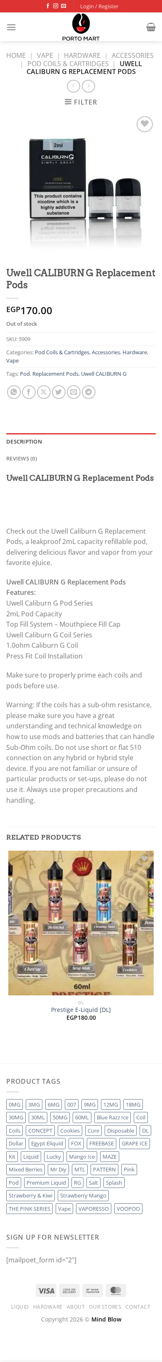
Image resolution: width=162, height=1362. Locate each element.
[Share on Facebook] (29, 392)
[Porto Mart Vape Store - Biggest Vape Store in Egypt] (81, 26)
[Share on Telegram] (89, 392)
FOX (76, 1143)
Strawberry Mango (83, 1195)
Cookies (70, 1130)
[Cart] (151, 27)
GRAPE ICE (134, 1143)
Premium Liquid (46, 1182)
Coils (14, 1130)
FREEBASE (101, 1143)
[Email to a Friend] (74, 392)
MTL (79, 1169)
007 (71, 1104)
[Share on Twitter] (59, 392)
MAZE (110, 1156)
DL (145, 1130)
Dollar (16, 1143)
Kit (12, 1156)
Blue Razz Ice (112, 1117)
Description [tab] (24, 441)
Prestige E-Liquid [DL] (81, 1010)
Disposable (120, 1130)
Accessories (133, 55)
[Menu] (11, 27)
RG (77, 1182)
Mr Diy (58, 1169)
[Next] (33, 1049)
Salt (93, 1182)
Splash (114, 1182)
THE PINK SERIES (29, 1208)
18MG (133, 1104)
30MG (16, 1117)
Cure (93, 1130)
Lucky (54, 1156)
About (76, 1306)
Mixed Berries (25, 1169)
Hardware (82, 55)
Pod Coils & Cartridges (68, 63)
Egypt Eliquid (47, 1143)
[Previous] (10, 1049)
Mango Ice (82, 1156)
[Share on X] (44, 392)
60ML (82, 1117)
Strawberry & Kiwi (30, 1195)
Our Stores (105, 1306)
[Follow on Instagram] (55, 6)
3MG (34, 1104)
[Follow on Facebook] (47, 6)
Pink (129, 1169)
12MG (110, 1104)
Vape (45, 55)
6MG (53, 1104)
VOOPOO (128, 1208)
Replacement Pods (55, 373)
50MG (60, 1117)
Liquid (31, 1156)
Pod (25, 373)
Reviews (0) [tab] (21, 458)
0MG (14, 1104)
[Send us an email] (63, 6)
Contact (137, 1306)
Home (16, 55)
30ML (38, 1117)
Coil (140, 1117)
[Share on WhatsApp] (14, 392)
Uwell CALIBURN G (103, 373)
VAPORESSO (94, 1208)
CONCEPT (40, 1130)
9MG (90, 1104)
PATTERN (104, 1169)
